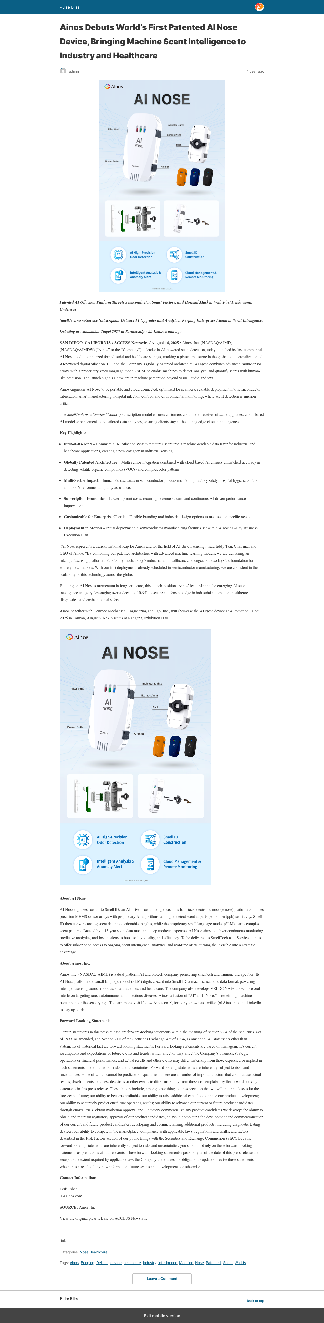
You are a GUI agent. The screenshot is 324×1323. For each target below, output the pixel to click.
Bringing (87, 1262)
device (116, 1262)
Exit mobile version (162, 1315)
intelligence (167, 1262)
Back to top (255, 1301)
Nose (199, 1262)
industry (149, 1262)
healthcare (132, 1262)
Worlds (240, 1262)
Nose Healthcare (93, 1252)
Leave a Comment (162, 1278)
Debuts (102, 1262)
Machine (186, 1262)
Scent (228, 1262)
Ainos (74, 1262)
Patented (213, 1262)
